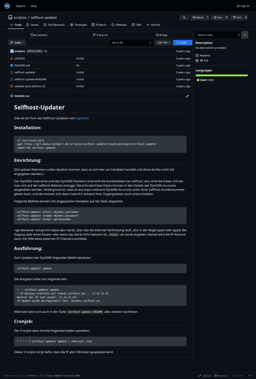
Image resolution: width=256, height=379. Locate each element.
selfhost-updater (44, 17)
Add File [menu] (162, 42)
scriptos (20, 17)
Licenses (237, 375)
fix (45, 51)
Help (34, 6)
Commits (40, 35)
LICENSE (19, 58)
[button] (198, 17)
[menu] (205, 375)
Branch (102, 35)
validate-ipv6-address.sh (29, 86)
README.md (22, 65)
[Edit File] (187, 96)
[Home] (7, 6)
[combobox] (131, 42)
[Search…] (245, 35)
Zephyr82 (82, 118)
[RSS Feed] (184, 17)
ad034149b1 (34, 51)
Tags (163, 35)
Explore (20, 6)
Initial (80, 58)
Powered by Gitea (15, 375)
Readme (205, 55)
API (250, 375)
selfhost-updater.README (30, 79)
